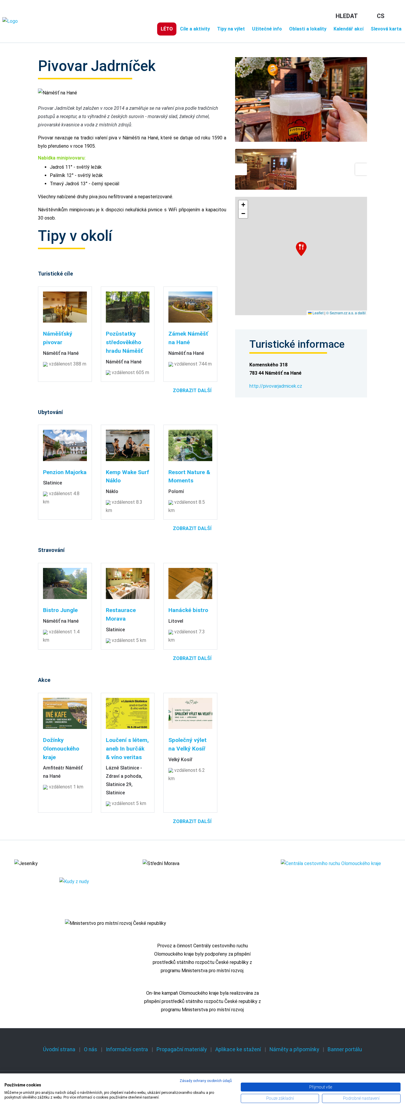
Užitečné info (267, 29)
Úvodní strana (59, 1049)
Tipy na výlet (231, 29)
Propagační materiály (182, 1049)
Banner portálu (345, 1049)
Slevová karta (386, 29)
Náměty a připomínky (294, 1049)
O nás (90, 1049)
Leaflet (317, 312)
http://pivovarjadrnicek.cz (275, 386)
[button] (301, 249)
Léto (167, 29)
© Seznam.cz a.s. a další (346, 312)
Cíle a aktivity (195, 29)
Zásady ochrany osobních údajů (206, 1081)
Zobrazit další (192, 390)
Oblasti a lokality (307, 29)
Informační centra (127, 1049)
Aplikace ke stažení (238, 1049)
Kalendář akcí (348, 29)
